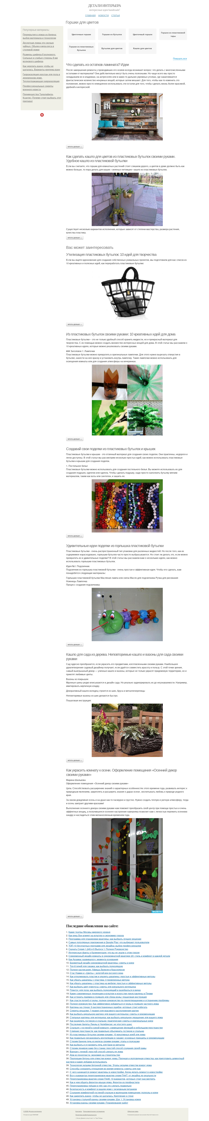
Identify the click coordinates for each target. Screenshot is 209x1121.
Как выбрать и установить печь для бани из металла (97, 1044)
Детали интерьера (104, 5)
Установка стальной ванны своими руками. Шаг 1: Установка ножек (105, 1099)
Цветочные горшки (81, 34)
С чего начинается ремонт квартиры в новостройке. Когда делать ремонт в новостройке (116, 1072)
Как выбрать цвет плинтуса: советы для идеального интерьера (103, 986)
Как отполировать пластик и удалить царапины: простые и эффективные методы (112, 976)
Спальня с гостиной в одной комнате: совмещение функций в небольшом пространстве (116, 1027)
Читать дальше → (75, 147)
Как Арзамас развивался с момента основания (93, 959)
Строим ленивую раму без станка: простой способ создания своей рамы (108, 1048)
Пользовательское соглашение (94, 1111)
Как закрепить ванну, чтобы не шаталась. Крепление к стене (102, 1096)
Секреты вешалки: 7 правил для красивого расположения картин (104, 1010)
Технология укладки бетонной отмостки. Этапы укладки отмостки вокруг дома (111, 1065)
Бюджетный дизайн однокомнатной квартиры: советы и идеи (102, 962)
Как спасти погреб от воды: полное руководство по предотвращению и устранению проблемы (119, 1000)
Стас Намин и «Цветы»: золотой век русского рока (96, 973)
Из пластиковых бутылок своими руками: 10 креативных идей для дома (120, 334)
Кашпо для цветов (142, 48)
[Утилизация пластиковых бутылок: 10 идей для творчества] (127, 293)
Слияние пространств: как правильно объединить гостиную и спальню (107, 1031)
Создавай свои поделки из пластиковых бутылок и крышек (110, 449)
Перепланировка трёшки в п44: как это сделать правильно (101, 1085)
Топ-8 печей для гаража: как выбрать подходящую (96, 966)
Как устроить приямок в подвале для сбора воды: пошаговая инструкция (108, 997)
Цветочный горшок (142, 34)
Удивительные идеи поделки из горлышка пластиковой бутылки (115, 546)
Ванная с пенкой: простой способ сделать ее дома (96, 1051)
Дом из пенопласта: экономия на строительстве (95, 1055)
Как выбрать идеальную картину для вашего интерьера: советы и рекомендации (112, 1014)
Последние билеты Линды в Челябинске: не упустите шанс (101, 1024)
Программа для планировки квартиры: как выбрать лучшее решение (105, 938)
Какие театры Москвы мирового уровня (89, 932)
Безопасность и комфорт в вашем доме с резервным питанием (103, 1089)
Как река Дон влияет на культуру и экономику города (96, 935)
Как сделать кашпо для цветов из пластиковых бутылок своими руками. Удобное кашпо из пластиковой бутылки (120, 158)
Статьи (115, 15)
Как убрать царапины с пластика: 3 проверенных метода (100, 979)
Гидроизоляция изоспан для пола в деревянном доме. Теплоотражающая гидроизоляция (41, 78)
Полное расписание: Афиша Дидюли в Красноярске (97, 969)
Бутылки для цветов (112, 48)
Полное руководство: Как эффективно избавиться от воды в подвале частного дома (114, 1003)
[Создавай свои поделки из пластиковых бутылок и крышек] (127, 505)
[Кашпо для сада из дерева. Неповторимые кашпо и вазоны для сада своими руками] (127, 730)
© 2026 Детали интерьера (32, 1111)
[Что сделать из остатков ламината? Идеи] (127, 116)
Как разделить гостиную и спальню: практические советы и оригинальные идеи (111, 1020)
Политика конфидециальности (86, 1115)
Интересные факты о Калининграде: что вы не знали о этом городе (104, 952)
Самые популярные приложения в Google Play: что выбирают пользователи (109, 942)
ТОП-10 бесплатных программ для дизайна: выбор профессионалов (105, 945)
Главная (90, 15)
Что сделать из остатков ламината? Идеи (97, 64)
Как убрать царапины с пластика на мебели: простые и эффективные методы (111, 983)
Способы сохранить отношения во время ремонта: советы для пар (105, 1068)
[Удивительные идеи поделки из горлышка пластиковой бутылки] (127, 614)
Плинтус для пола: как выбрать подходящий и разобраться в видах (105, 990)
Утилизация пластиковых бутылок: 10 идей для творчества (111, 254)
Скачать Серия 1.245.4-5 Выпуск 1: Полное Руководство (98, 949)
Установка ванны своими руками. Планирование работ (99, 1102)
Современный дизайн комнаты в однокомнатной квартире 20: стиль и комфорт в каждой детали (119, 956)
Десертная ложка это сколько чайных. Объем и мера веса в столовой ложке (38, 46)
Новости (103, 15)
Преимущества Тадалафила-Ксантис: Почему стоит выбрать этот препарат (42, 97)
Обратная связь (133, 1111)
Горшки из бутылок (112, 34)
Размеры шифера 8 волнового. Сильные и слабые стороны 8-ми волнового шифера (40, 58)
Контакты (78, 1111)
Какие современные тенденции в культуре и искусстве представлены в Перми (111, 993)
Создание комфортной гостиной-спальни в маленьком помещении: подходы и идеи (114, 1092)
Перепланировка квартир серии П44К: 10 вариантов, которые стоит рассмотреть (112, 1078)
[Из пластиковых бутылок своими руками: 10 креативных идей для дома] (127, 400)
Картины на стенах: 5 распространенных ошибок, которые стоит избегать (108, 1007)
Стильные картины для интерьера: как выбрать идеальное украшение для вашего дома (116, 1017)
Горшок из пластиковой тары (173, 34)
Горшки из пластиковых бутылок (81, 48)
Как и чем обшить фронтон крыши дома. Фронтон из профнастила (104, 1082)
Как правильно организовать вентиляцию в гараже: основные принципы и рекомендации (117, 1037)
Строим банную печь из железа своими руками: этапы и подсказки (105, 1041)
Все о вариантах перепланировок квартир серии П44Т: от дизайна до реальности (113, 1075)
